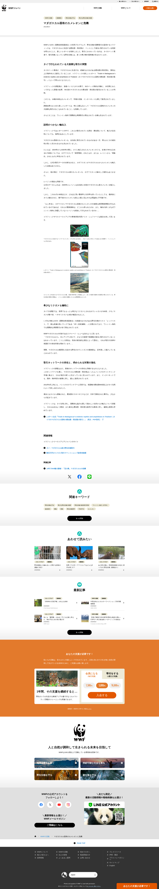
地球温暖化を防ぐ (57, 765)
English (112, 865)
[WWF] (35, 836)
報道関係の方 (85, 855)
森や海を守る (103, 777)
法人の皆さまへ (135, 1)
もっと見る (79, 518)
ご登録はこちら (55, 825)
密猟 (62, 509)
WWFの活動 (98, 8)
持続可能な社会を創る (103, 765)
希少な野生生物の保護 (85, 18)
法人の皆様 (63, 855)
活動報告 (59, 18)
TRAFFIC (81, 509)
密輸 (55, 509)
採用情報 (40, 858)
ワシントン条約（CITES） (100, 505)
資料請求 (146, 1)
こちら (89, 709)
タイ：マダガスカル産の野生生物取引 (60, 448)
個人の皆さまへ (123, 1)
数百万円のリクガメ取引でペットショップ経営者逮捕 (66, 453)
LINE (89, 477)
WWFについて (126, 8)
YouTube (59, 805)
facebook (79, 477)
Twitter (69, 477)
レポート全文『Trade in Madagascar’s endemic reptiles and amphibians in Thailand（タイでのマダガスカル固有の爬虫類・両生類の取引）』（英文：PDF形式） (80, 418)
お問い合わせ (85, 858)
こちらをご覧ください (94, 886)
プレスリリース (115, 852)
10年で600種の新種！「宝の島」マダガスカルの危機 (66, 469)
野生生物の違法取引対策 (82, 505)
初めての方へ (85, 852)
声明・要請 (113, 855)
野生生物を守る (70, 18)
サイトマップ (114, 863)
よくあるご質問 (64, 858)
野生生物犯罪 (71, 509)
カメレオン (91, 509)
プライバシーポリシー (116, 859)
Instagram (68, 805)
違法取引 (47, 509)
